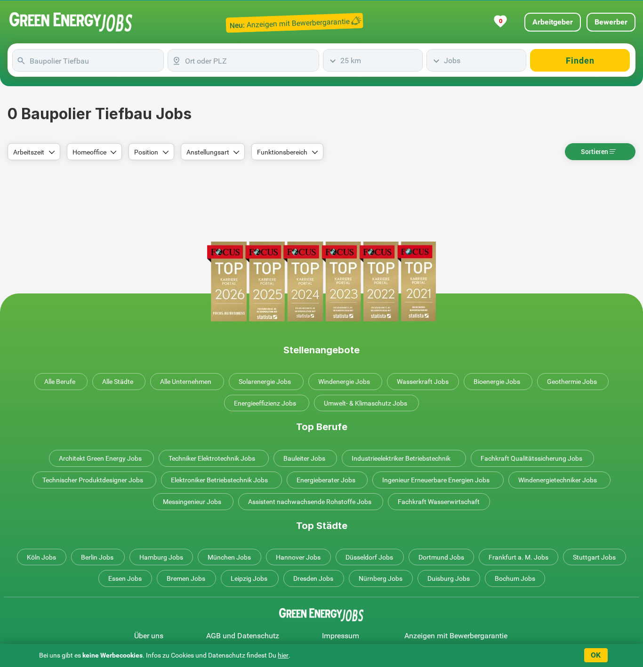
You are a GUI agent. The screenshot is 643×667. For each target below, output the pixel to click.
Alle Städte (117, 381)
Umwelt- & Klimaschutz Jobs (365, 403)
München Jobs (229, 557)
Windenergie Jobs (344, 381)
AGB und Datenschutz (242, 635)
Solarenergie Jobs (265, 381)
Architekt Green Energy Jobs (100, 458)
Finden (580, 60)
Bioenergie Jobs (497, 381)
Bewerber (611, 21)
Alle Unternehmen (185, 381)
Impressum (340, 635)
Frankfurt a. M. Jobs (518, 557)
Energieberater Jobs (326, 480)
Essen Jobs (125, 578)
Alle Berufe (59, 381)
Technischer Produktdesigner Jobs (92, 480)
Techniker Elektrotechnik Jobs (212, 458)
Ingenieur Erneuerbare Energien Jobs (436, 480)
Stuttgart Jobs (594, 557)
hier (283, 655)
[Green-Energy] (71, 22)
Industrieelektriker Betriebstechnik (401, 458)
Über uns (148, 635)
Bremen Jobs (186, 578)
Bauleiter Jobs (304, 458)
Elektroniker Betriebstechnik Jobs (219, 480)
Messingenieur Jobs (192, 501)
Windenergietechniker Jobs (557, 480)
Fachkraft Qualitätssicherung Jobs (531, 458)
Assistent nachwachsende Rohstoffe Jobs (309, 501)
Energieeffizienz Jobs (265, 403)
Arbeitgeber (552, 21)
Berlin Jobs (97, 557)
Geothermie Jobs (572, 381)
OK (596, 655)
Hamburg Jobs (161, 557)
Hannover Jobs (298, 557)
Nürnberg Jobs (380, 578)
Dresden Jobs (313, 578)
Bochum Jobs (515, 578)
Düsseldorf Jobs (369, 557)
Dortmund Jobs (441, 557)
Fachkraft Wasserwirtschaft (439, 501)
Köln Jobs (41, 557)
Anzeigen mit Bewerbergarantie (455, 635)
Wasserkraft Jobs (423, 381)
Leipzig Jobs (249, 578)
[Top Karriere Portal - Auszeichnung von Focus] (321, 281)
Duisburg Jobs (448, 578)
